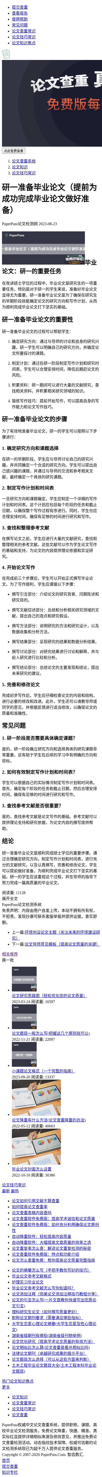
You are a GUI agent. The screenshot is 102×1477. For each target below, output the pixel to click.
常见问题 (20, 25)
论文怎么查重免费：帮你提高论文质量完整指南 (53, 1260)
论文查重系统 (24, 161)
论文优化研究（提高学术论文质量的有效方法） (53, 1342)
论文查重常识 (24, 31)
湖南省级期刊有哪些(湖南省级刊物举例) (47, 1336)
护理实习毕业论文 (28, 1282)
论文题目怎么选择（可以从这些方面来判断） (51, 1359)
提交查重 (20, 7)
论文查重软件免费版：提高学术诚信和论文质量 (53, 1219)
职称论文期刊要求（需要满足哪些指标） (47, 1318)
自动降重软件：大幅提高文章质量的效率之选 (51, 1242)
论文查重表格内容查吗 (31, 1213)
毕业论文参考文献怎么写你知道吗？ (43, 1288)
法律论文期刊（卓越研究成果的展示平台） (49, 1353)
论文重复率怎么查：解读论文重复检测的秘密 (51, 1248)
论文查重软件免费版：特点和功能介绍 (45, 1254)
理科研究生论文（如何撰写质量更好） (45, 1312)
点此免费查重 (13, 151)
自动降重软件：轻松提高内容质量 (41, 1236)
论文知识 (20, 167)
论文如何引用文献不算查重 (35, 1201)
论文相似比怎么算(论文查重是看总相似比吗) (51, 1347)
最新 (6, 1191)
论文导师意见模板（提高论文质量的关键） (62, 944)
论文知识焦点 (24, 43)
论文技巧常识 (24, 37)
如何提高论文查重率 (30, 1207)
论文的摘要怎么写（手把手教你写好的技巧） (51, 1270)
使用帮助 (20, 19)
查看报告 (20, 13)
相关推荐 (10, 954)
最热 (15, 1191)
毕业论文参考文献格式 (31, 1276)
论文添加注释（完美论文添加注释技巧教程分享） (55, 1294)
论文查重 (20, 1415)
